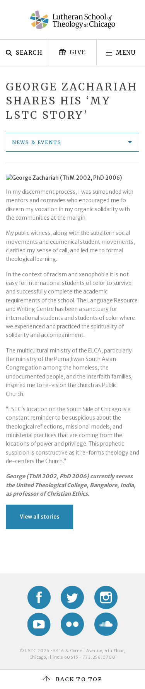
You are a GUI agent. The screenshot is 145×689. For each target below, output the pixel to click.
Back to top (79, 679)
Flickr (72, 624)
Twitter (72, 597)
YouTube (39, 624)
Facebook (39, 597)
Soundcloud (106, 624)
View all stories (39, 516)
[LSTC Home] (72, 19)
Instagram (106, 597)
